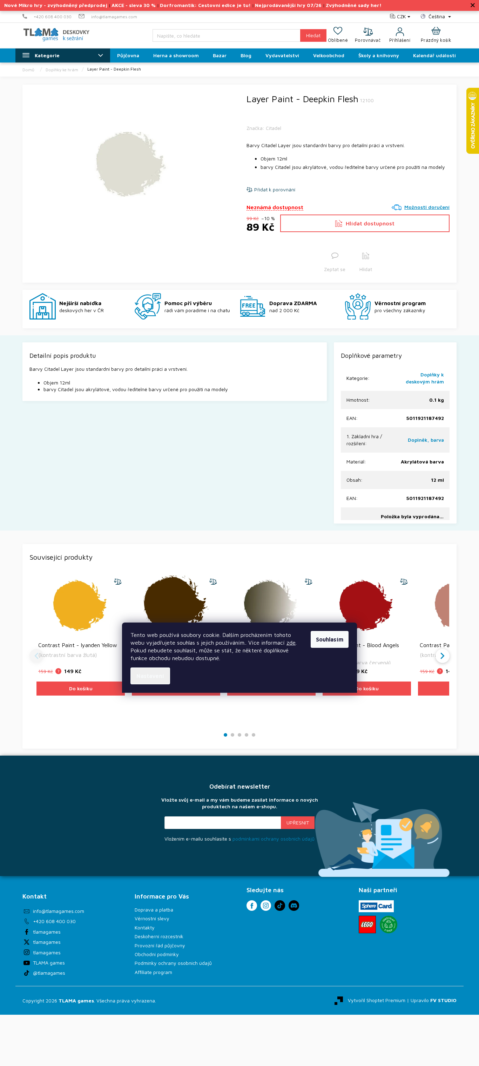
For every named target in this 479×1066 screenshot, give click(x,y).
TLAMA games (49, 963)
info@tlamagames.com (58, 911)
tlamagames (47, 932)
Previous (36, 656)
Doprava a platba (154, 910)
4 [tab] (246, 735)
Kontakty (145, 927)
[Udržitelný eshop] (388, 924)
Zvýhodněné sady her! (354, 5)
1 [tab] (225, 735)
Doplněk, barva (426, 440)
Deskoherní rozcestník (159, 936)
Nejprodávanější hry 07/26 (288, 5)
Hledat (313, 35)
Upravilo (434, 1000)
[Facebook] (252, 905)
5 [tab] (253, 735)
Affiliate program (153, 972)
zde (291, 642)
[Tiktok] (280, 905)
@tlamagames (49, 973)
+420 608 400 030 (54, 921)
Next (443, 656)
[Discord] (294, 905)
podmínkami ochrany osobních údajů (273, 839)
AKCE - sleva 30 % (134, 5)
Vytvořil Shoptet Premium (376, 1000)
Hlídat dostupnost (370, 223)
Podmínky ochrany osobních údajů (173, 963)
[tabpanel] (80, 646)
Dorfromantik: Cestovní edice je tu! (205, 5)
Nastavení (150, 676)
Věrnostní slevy (152, 918)
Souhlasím (329, 639)
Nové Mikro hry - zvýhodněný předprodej (55, 5)
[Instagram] (266, 905)
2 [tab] (232, 735)
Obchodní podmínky (157, 954)
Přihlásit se (298, 822)
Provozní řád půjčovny (160, 945)
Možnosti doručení (427, 207)
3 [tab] (239, 735)
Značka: (264, 128)
